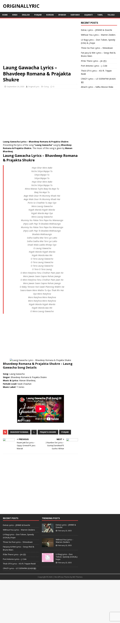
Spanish (62, 15)
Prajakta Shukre (48, 432)
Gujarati (88, 15)
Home (5, 15)
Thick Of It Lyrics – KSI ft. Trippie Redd (19, 563)
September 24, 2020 (15, 86)
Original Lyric (33, 86)
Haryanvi (75, 15)
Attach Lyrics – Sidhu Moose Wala (97, 86)
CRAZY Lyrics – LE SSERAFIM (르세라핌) (19, 568)
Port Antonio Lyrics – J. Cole (94, 65)
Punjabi (38, 15)
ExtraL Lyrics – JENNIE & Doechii (96, 30)
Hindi (14, 15)
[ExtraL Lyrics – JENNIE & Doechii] (48, 531)
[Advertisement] (40, 42)
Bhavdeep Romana (19, 432)
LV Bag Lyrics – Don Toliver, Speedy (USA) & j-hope (67, 557)
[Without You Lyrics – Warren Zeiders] (48, 545)
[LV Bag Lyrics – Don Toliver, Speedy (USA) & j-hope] (48, 560)
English (26, 15)
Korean (50, 15)
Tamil (100, 15)
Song (46, 86)
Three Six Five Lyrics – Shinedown (97, 48)
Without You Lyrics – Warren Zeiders (98, 34)
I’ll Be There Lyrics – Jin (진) (94, 61)
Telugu (111, 15)
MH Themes (77, 577)
